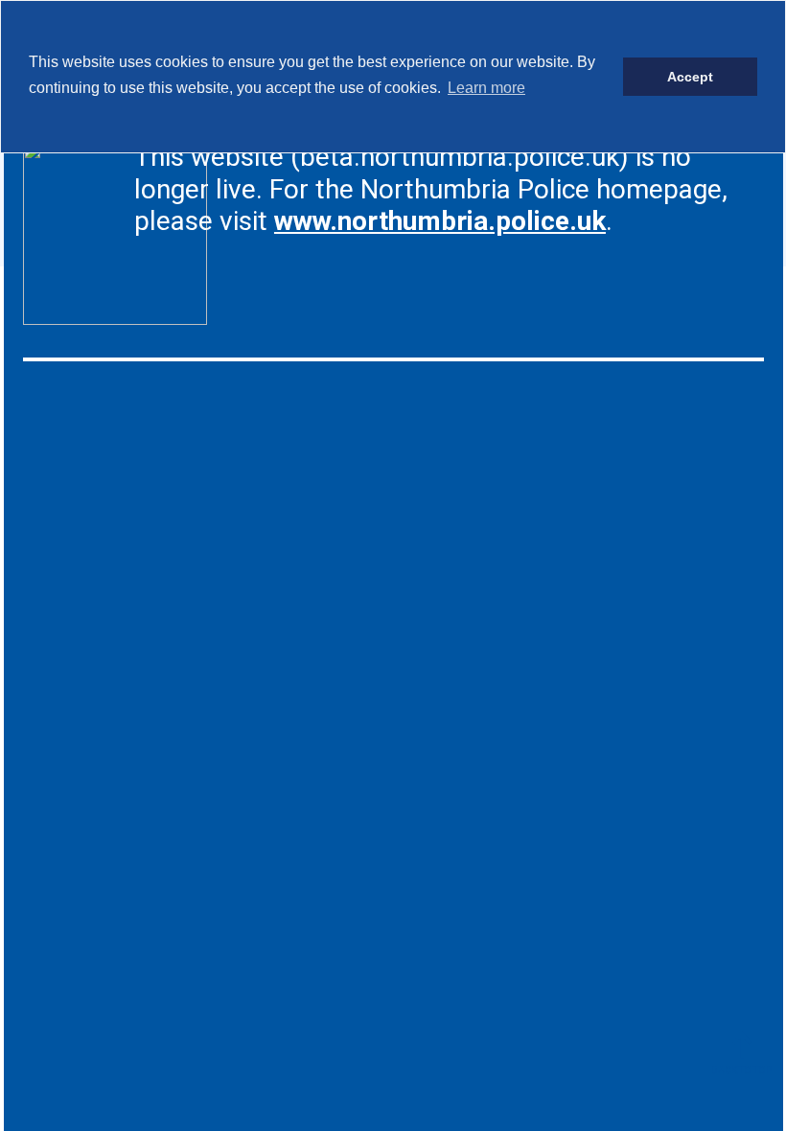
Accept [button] (690, 76)
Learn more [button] (486, 88)
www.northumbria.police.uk (440, 221)
